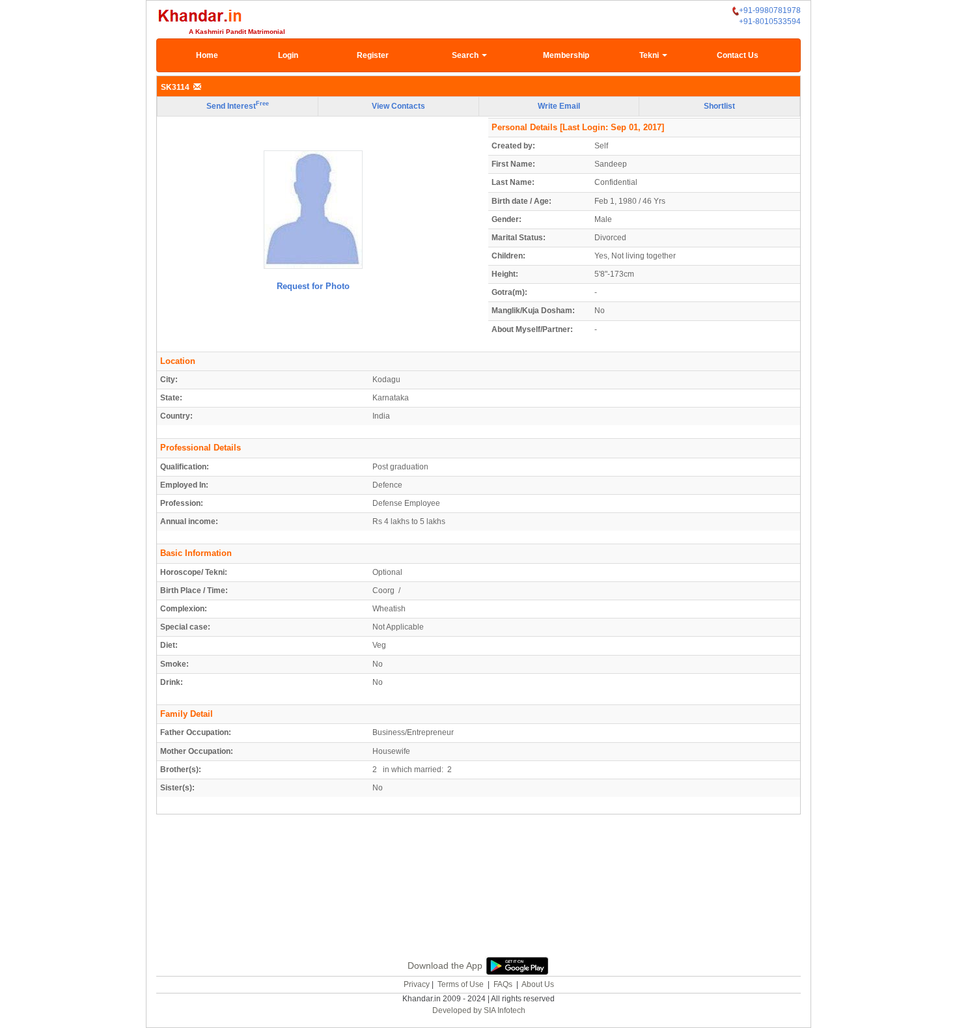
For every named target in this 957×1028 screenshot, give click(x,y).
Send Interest (237, 105)
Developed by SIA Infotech (478, 1010)
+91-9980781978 (770, 10)
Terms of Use (460, 984)
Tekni (650, 55)
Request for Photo (313, 286)
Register (373, 55)
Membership (566, 55)
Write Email (559, 106)
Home (207, 55)
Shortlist (719, 106)
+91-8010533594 (770, 21)
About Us (537, 984)
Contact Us (737, 55)
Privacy (417, 984)
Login (288, 55)
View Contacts (398, 106)
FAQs (502, 984)
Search (466, 55)
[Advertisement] (478, 900)
